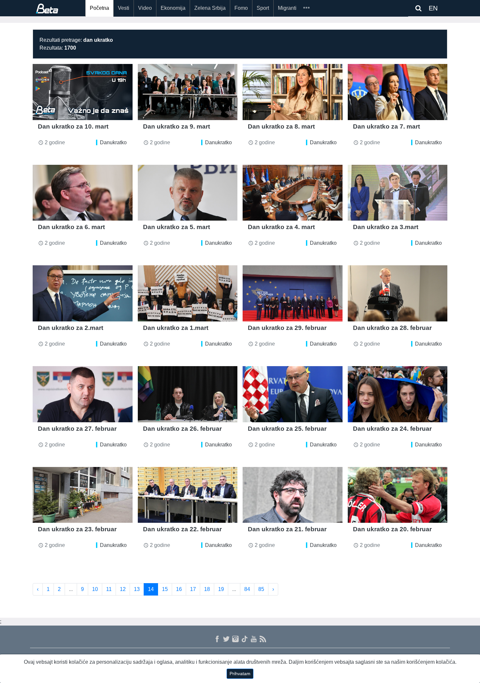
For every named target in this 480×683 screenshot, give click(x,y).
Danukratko (113, 142)
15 (165, 589)
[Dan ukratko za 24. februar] (398, 394)
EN (433, 8)
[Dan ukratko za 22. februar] (188, 495)
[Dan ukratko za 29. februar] (293, 293)
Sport (263, 8)
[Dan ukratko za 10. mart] (83, 92)
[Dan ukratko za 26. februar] (188, 394)
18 (207, 589)
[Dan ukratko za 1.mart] (188, 293)
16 (179, 589)
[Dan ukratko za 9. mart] (188, 92)
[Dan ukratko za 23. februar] (83, 495)
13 (137, 589)
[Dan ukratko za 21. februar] (293, 495)
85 (261, 589)
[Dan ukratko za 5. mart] (188, 193)
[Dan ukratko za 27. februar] (83, 394)
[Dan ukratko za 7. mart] (398, 92)
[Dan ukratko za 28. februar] (398, 293)
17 (193, 589)
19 (221, 589)
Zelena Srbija (210, 8)
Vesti (123, 8)
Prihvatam (240, 673)
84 (247, 589)
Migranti (287, 8)
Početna (99, 8)
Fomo (241, 8)
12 (123, 589)
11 (109, 589)
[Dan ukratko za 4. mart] (293, 193)
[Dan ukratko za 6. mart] (83, 193)
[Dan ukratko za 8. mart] (293, 92)
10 (95, 589)
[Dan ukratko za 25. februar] (293, 394)
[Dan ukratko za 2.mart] (83, 293)
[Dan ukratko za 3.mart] (398, 193)
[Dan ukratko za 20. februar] (398, 495)
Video (145, 8)
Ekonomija (173, 8)
